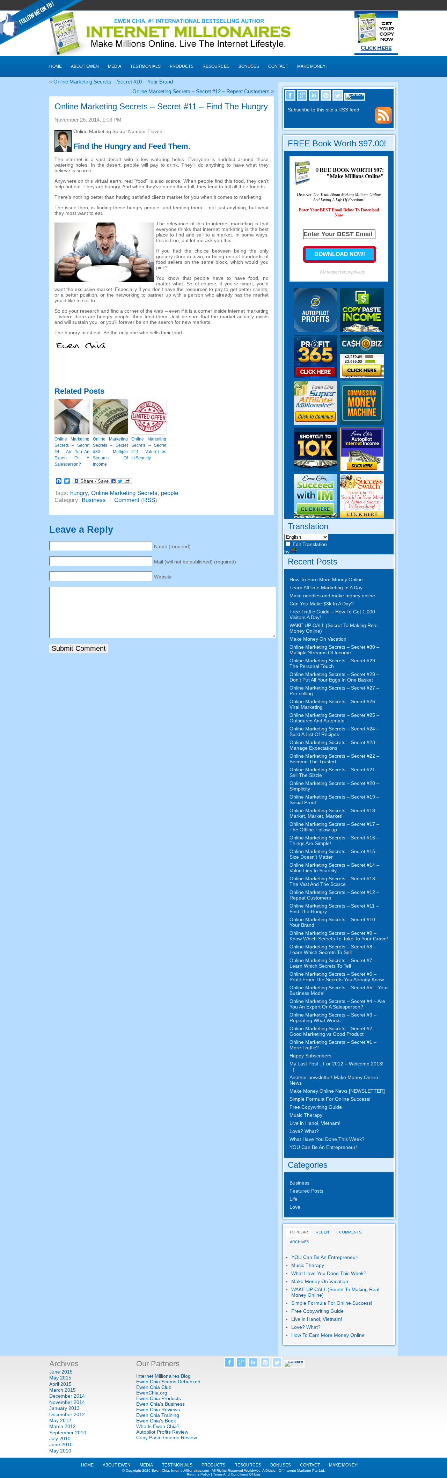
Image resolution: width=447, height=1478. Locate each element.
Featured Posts (306, 1191)
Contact (278, 66)
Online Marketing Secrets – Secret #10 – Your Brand (113, 82)
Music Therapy (306, 1115)
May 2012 (60, 1420)
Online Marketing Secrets (124, 493)
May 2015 (60, 1378)
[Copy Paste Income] (362, 330)
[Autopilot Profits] (315, 330)
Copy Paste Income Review (166, 1437)
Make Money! (312, 66)
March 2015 (62, 1390)
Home (55, 66)
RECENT (323, 1232)
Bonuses (249, 66)
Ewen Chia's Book (156, 1421)
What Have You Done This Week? (327, 1139)
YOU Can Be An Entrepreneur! (323, 1147)
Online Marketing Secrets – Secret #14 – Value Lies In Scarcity (148, 448)
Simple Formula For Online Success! (330, 1099)
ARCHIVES (299, 1242)
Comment (126, 500)
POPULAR (299, 1232)
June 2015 (61, 1372)
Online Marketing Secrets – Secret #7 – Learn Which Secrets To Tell (333, 963)
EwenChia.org (151, 1393)
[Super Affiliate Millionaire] (315, 423)
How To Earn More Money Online (326, 579)
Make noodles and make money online (332, 595)
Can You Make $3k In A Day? (322, 603)
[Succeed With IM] (315, 516)
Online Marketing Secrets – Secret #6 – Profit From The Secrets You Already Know (337, 976)
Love (295, 1207)
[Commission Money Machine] (362, 423)
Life (294, 1199)
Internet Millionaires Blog (163, 1376)
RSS (149, 500)
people (169, 493)
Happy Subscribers (310, 1055)
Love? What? (304, 1131)
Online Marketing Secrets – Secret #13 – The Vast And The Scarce (334, 881)
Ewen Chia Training (157, 1415)
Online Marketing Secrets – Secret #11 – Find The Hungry (161, 106)
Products (181, 66)
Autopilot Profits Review (162, 1432)
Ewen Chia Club (153, 1387)
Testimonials (145, 66)
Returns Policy (198, 1474)
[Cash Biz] (362, 376)
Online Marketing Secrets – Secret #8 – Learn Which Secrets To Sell (333, 949)
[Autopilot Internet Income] (362, 469)
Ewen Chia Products (158, 1398)
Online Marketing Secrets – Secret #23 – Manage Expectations (334, 745)
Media (114, 66)
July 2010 (60, 1438)
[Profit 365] (315, 376)
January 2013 (64, 1408)
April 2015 (60, 1384)
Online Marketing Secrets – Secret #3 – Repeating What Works (333, 1017)
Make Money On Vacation (318, 639)
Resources (216, 66)
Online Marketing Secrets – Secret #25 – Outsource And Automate (334, 717)
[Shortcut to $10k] (315, 469)
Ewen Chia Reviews (158, 1409)
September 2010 (67, 1432)
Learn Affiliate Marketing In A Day (326, 587)
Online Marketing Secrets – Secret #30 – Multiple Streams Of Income (110, 452)
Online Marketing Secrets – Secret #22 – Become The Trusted (334, 758)
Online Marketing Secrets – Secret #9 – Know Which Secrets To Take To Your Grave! (339, 935)
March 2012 (62, 1426)
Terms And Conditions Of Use (236, 1474)
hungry (79, 493)
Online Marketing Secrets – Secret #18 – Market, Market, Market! (334, 813)
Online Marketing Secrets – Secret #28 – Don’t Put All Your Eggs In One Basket (334, 677)
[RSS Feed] (383, 122)
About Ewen (85, 66)
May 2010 (60, 1451)
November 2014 (67, 1402)
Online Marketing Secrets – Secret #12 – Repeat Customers (201, 91)
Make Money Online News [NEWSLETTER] (337, 1091)
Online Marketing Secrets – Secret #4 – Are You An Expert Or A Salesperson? (71, 452)
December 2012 (67, 1414)
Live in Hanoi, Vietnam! (315, 1123)
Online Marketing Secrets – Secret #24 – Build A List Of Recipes (334, 731)
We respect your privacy (342, 272)
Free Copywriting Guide (316, 1107)
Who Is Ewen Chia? (157, 1426)
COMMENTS (350, 1232)
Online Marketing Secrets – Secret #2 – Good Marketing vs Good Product (333, 1031)
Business (94, 500)
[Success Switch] (362, 516)
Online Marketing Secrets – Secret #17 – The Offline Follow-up (334, 826)
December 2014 (67, 1396)
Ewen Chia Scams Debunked (168, 1381)
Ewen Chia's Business (160, 1404)
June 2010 (61, 1444)
